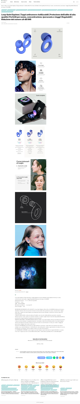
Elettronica (16, 385)
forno (55, 351)
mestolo (32, 352)
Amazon (3, 385)
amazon (40, 351)
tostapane (54, 352)
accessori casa (29, 351)
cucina (46, 351)
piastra (35, 352)
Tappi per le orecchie (7, 11)
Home (2, 5)
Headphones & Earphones (46, 388)
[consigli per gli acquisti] (4, 2)
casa (43, 351)
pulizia (41, 352)
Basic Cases (36, 385)
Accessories (24, 385)
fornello (52, 351)
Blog (6, 5)
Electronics (9, 385)
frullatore (28, 352)
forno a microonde (60, 351)
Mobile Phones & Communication (9, 388)
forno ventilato (23, 352)
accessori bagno (23, 351)
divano (49, 351)
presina (38, 352)
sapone (49, 352)
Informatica (31, 388)
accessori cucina (35, 351)
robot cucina (45, 352)
